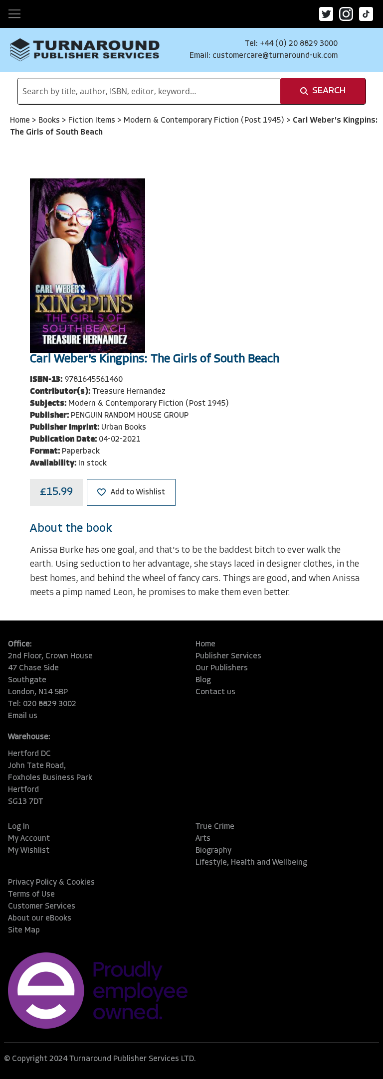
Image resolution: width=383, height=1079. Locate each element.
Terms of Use (31, 895)
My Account (29, 839)
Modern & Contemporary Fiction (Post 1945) (205, 121)
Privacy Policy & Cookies (51, 883)
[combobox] (148, 91)
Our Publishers (221, 668)
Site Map (24, 930)
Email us (22, 716)
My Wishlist (28, 851)
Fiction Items (92, 121)
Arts (202, 839)
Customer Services (41, 907)
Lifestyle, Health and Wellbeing (251, 863)
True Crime (214, 827)
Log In (18, 827)
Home (21, 121)
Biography (213, 851)
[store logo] (85, 49)
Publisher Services (228, 656)
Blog (203, 680)
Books (50, 121)
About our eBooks (39, 919)
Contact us (215, 692)
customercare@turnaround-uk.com (275, 56)
